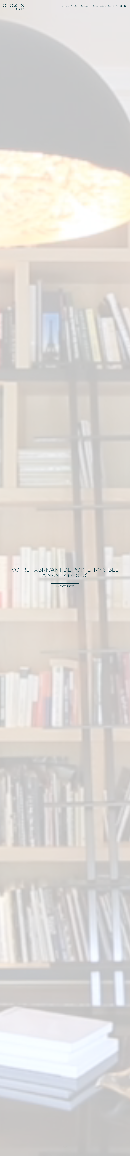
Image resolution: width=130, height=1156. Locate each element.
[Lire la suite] (65, 1147)
